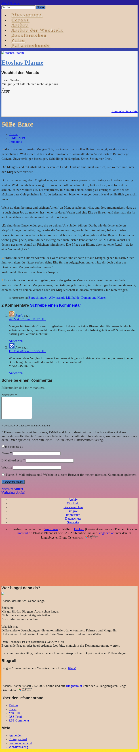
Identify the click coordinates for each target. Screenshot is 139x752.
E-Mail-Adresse (13, 460)
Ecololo (79, 529)
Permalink (15, 141)
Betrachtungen (37, 297)
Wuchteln (73, 503)
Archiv (73, 499)
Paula (19, 315)
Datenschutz (73, 518)
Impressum (73, 514)
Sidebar (15, 3)
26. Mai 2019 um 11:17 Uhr (27, 319)
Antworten (16, 341)
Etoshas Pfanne (22, 62)
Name (6, 453)
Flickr (12, 709)
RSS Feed (15, 716)
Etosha (13, 134)
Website (6, 467)
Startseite (73, 522)
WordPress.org (18, 747)
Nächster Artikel (12, 489)
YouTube (14, 713)
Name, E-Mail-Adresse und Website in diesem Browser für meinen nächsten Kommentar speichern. (71, 474)
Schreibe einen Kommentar (55, 305)
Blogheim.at (106, 533)
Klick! (72, 668)
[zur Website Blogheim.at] (95, 537)
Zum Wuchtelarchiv (124, 111)
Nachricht (9, 394)
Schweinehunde (30, 45)
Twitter (13, 705)
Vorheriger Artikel (13, 492)
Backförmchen (29, 35)
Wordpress (51, 529)
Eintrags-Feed (18, 739)
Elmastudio (22, 533)
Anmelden (15, 735)
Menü (5, 3)
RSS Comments (19, 720)
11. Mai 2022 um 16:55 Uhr (27, 351)
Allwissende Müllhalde (64, 297)
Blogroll (73, 511)
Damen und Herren (93, 297)
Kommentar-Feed (20, 743)
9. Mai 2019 (17, 138)
